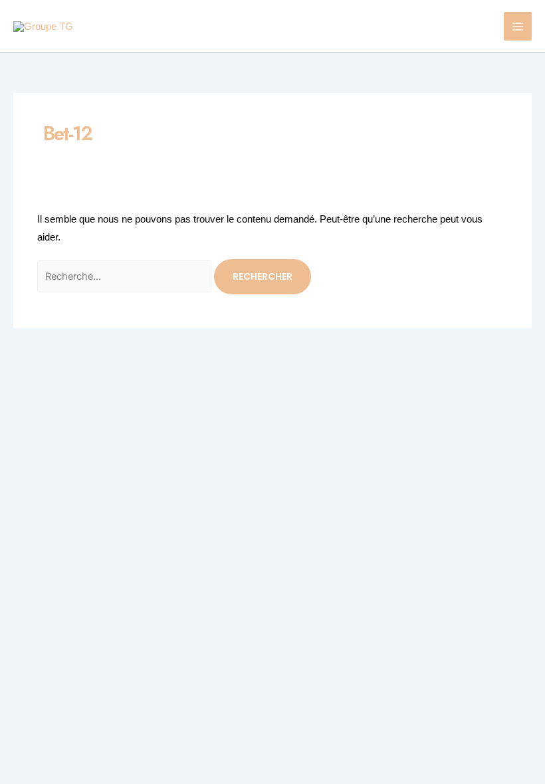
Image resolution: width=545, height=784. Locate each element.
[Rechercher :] (125, 276)
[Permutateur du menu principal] (518, 26)
